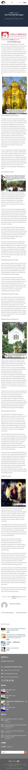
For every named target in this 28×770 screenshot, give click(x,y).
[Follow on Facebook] (2, 680)
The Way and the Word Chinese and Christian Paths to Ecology (16, 725)
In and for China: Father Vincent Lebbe (14, 731)
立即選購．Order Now (6, 746)
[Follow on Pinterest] (13, 680)
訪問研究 (24, 764)
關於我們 (16, 763)
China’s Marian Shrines (21, 612)
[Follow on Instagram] (5, 680)
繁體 (24, 2)
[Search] (20, 2)
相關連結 (10, 765)
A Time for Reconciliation (7, 612)
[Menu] (12, 2)
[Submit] (25, 752)
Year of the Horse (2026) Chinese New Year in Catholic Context (15, 736)
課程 (21, 764)
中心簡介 (11, 763)
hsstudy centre (19, 18)
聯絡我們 (15, 765)
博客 (15, 764)
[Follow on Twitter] (7, 680)
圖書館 (17, 764)
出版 (20, 763)
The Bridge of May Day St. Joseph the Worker (14, 719)
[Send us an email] (10, 680)
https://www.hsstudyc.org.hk (12, 677)
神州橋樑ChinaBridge (14, 12)
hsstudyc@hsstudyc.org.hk (11, 673)
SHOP (18, 765)
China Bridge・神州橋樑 (7, 764)
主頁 (8, 763)
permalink (14, 598)
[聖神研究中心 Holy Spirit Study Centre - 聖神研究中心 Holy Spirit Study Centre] (5, 2)
